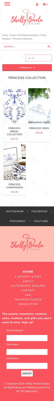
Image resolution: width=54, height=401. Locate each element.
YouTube (41, 221)
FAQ (28, 294)
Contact (28, 290)
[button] (22, 91)
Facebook (40, 211)
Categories (25, 67)
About (28, 281)
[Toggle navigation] (4, 4)
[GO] (49, 46)
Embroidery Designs (28, 35)
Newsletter (28, 304)
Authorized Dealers (28, 285)
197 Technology (26, 391)
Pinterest (18, 221)
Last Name (12, 358)
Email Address (14, 330)
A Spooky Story (28, 276)
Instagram (15, 211)
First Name (12, 344)
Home (5, 35)
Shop (13, 35)
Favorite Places (28, 299)
